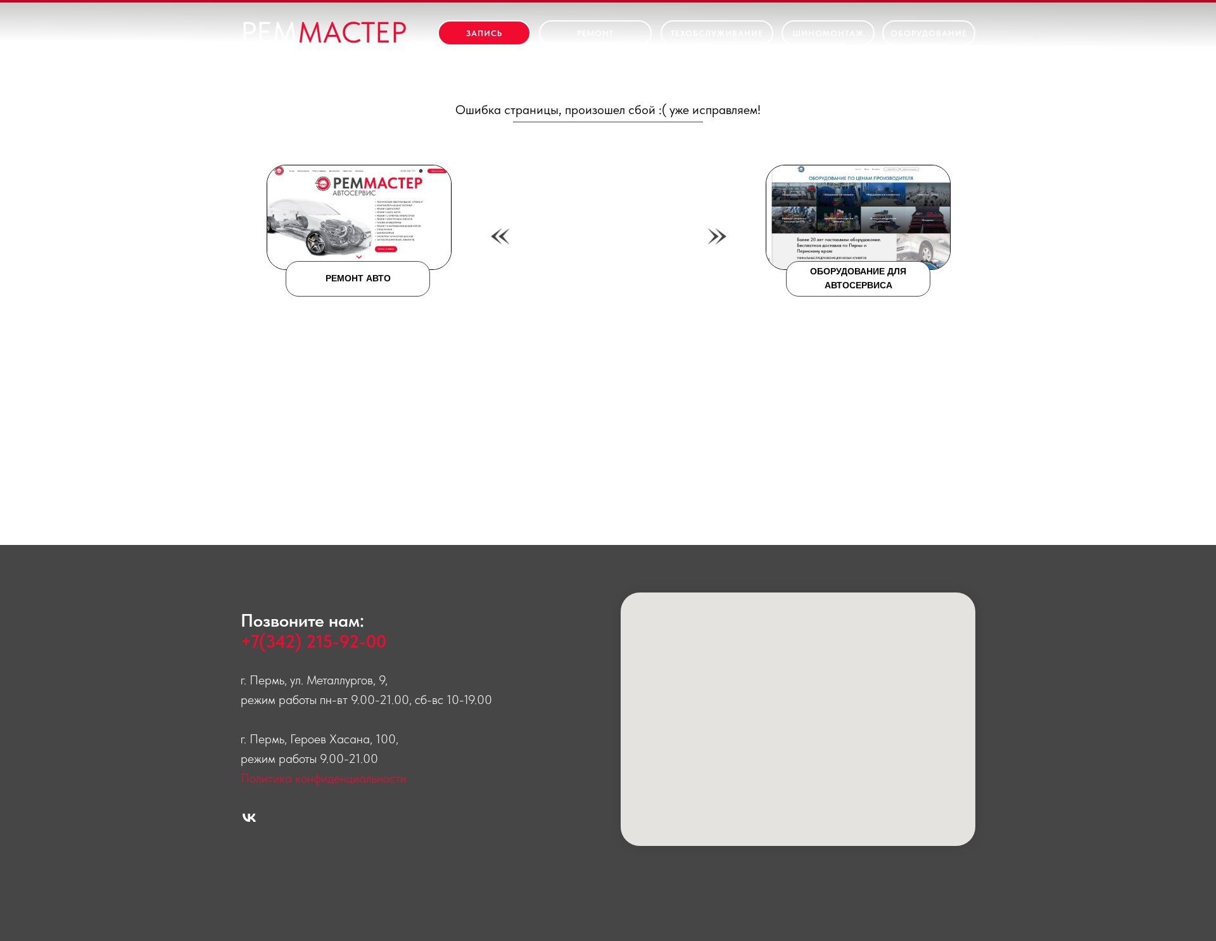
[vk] (249, 818)
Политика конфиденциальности (324, 778)
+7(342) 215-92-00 (313, 641)
